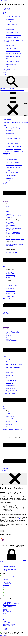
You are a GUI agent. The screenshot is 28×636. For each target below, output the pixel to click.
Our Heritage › (9, 383)
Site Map (5, 629)
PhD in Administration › (12, 252)
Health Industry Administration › (14, 228)
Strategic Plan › (10, 375)
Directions (5, 579)
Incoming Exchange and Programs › (15, 239)
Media (4, 72)
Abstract (3, 573)
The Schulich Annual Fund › (13, 61)
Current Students (7, 9)
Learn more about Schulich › (10, 393)
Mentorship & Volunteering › (13, 16)
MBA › (8, 211)
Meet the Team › (10, 277)
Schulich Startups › (10, 369)
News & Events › (10, 377)
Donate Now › (12, 69)
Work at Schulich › (10, 388)
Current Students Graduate (9, 605)
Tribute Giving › (10, 66)
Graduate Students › (20, 11)
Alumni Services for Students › (13, 35)
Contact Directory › (11, 380)
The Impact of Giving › (12, 48)
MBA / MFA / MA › (11, 214)
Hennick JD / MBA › (11, 213)
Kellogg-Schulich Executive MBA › (15, 216)
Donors (5, 43)
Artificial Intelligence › (11, 224)
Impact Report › (10, 372)
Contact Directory (7, 582)
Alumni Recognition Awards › (13, 37)
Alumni (5, 14)
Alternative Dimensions (9, 566)
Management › (9, 229)
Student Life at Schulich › (12, 342)
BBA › (8, 206)
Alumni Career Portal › (14, 40)
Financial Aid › (10, 335)
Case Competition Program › (13, 331)
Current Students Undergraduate (11, 603)
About (4, 620)
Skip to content (3, 0)
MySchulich (3, 75)
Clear (2, 531)
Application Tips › (10, 288)
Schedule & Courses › (11, 418)
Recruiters (5, 70)
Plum (20, 519)
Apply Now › (9, 272)
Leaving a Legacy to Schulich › (14, 53)
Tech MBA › (9, 217)
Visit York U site (4, 635)
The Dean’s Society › (11, 64)
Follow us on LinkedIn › (12, 426)
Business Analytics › (11, 225)
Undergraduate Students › (9, 11)
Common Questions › (11, 24)
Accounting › (9, 222)
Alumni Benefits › (10, 19)
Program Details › (10, 416)
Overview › (6, 40)
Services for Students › (11, 340)
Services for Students (8, 625)
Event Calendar (7, 583)
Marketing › (9, 231)
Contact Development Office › (13, 56)
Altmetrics (14, 519)
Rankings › (9, 362)
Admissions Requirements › (10, 299)
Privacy (5, 628)
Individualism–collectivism (9, 571)
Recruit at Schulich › (11, 385)
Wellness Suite (6, 627)
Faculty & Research (5, 470)
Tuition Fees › (9, 424)
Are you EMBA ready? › (9, 429)
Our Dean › (9, 359)
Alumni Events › (10, 29)
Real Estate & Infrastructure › (13, 232)
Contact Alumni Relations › (13, 27)
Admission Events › (11, 276)
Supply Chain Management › (13, 233)
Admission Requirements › (12, 421)
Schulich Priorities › (11, 59)
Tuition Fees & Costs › (11, 285)
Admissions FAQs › (11, 273)
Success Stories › (10, 21)
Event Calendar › (10, 333)
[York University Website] (7, 576)
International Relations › (12, 337)
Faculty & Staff (7, 612)
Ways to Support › (10, 45)
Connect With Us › (10, 275)
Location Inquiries (7, 580)
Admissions (6, 621)
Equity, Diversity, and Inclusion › (14, 364)
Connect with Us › (10, 291)
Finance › (8, 226)
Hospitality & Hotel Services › (13, 391)
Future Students (7, 8)
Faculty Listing (6, 622)
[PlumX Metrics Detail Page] (2, 539)
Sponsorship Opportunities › (13, 51)
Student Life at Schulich (9, 624)
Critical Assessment (8, 568)
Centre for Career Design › (12, 332)
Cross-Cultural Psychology (9, 569)
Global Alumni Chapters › (12, 32)
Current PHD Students (8, 606)
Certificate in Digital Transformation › (15, 247)
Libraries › (8, 339)
